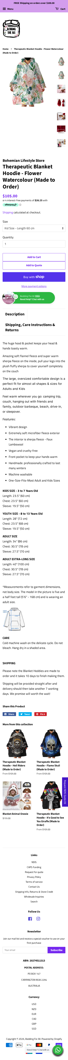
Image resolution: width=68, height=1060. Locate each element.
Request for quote (34, 872)
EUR (34, 1014)
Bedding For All (32, 1039)
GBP (34, 1024)
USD (34, 1004)
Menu (10, 9)
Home (6, 49)
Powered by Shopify (51, 1039)
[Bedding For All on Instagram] (38, 919)
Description (15, 314)
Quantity (8, 237)
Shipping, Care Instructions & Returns (30, 327)
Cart (62, 9)
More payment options (34, 286)
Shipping (8, 212)
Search (34, 901)
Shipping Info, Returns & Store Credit (34, 892)
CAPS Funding (34, 867)
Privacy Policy (34, 877)
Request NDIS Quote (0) (65, 792)
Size (5, 221)
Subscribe (56, 950)
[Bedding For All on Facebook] (30, 919)
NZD (34, 1009)
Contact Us (34, 887)
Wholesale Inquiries (34, 897)
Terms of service (34, 882)
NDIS (34, 862)
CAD (34, 1019)
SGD (34, 1029)
